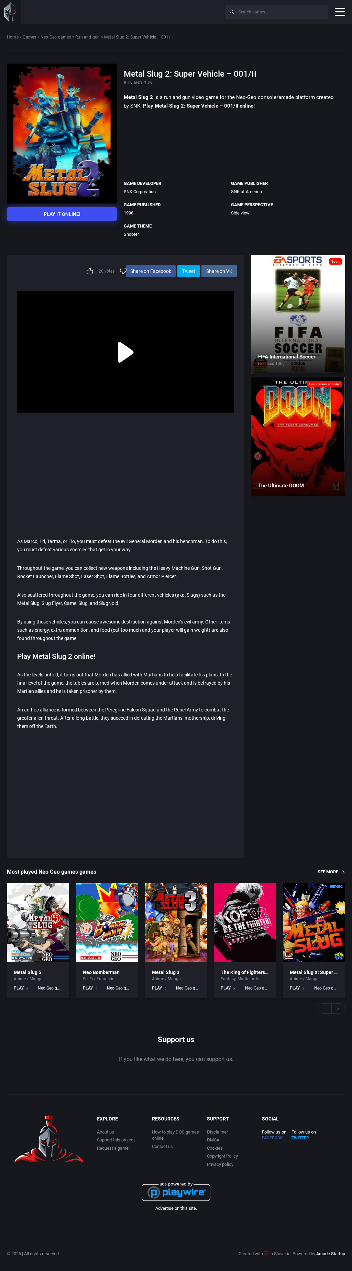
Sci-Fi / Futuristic (98, 978)
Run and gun (87, 37)
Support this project (116, 1139)
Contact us (162, 1146)
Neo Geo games (56, 37)
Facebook (272, 1138)
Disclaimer (217, 1132)
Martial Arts (248, 978)
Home (13, 37)
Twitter (300, 1138)
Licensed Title (270, 363)
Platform (191, 978)
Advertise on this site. (176, 1208)
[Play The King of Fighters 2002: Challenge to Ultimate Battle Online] (245, 922)
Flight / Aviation (60, 978)
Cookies (215, 1148)
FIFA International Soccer (286, 357)
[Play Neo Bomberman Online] (107, 922)
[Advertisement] (163, 11)
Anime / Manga (28, 978)
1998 (128, 212)
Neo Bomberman (101, 972)
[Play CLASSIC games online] (10, 12)
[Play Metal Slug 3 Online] (176, 922)
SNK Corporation (140, 191)
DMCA (213, 1139)
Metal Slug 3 (165, 972)
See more (328, 871)
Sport (335, 261)
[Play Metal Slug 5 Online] (38, 922)
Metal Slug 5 (27, 972)
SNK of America (246, 191)
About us (105, 1132)
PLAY (19, 988)
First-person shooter (324, 384)
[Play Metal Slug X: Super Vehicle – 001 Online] (314, 922)
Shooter (131, 234)
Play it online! (62, 214)
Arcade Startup (330, 1253)
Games (29, 37)
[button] (324, 1008)
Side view (240, 212)
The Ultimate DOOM (281, 486)
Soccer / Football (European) (312, 363)
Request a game (113, 1148)
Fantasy (228, 978)
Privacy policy (220, 1164)
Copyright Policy (222, 1156)
